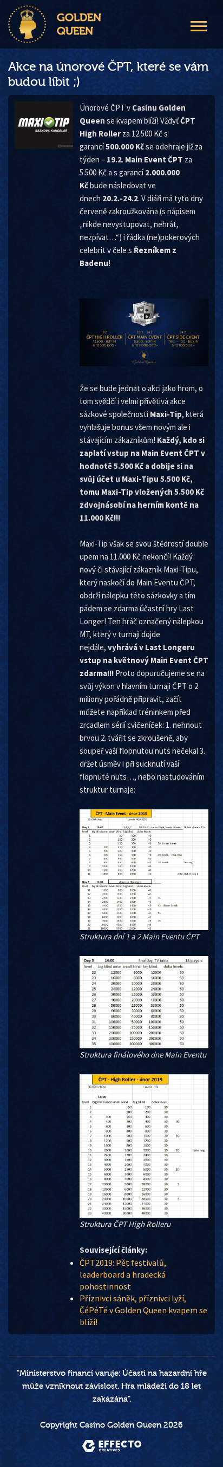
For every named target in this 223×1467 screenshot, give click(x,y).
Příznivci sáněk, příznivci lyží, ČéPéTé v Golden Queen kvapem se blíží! (143, 1310)
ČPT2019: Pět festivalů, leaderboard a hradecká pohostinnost (123, 1274)
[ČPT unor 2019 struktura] (144, 869)
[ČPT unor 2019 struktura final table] (144, 1002)
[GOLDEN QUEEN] (27, 24)
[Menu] (198, 25)
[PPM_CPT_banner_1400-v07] (144, 332)
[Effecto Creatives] (111, 1446)
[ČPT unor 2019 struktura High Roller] (144, 1146)
